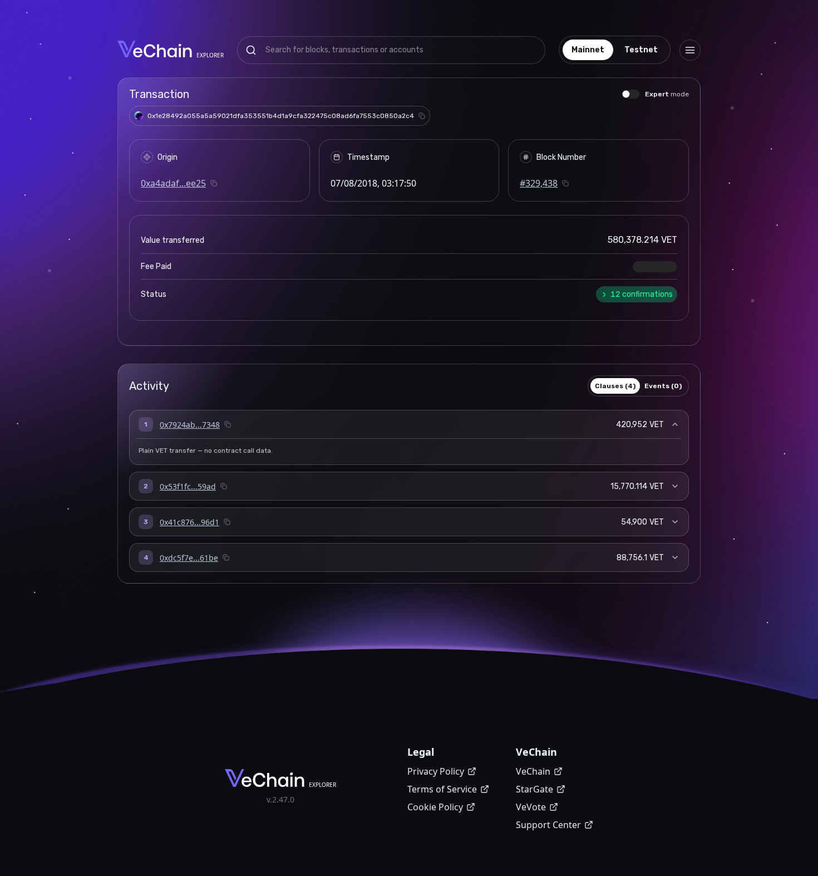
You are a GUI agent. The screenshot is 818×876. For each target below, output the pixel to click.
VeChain (533, 771)
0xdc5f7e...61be (189, 557)
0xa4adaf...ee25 (173, 183)
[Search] (251, 50)
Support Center (548, 825)
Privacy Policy (435, 771)
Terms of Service (442, 789)
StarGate (534, 789)
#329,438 (539, 183)
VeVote (531, 807)
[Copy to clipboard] (421, 115)
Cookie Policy (435, 807)
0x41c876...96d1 (189, 522)
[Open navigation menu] (690, 50)
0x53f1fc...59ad (188, 486)
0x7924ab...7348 (190, 424)
